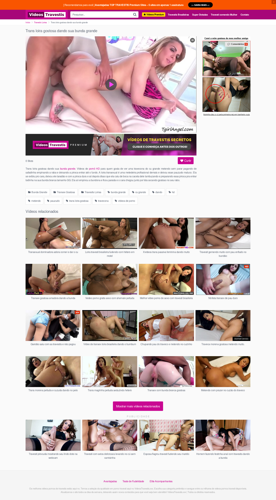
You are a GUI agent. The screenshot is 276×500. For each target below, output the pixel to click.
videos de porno (126, 201)
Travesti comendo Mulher (224, 14)
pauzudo (55, 201)
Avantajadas (110, 481)
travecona (102, 201)
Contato (245, 14)
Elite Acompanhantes (161, 481)
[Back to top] (267, 490)
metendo (36, 201)
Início (28, 22)
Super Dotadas (200, 14)
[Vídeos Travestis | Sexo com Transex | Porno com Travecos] (47, 14)
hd (173, 192)
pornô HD (94, 168)
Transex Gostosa (65, 192)
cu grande (140, 192)
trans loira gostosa (78, 201)
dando (158, 192)
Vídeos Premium (155, 14)
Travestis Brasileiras (178, 14)
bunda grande (67, 168)
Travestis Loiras (40, 22)
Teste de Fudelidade (133, 481)
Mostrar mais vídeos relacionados (138, 406)
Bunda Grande (39, 192)
